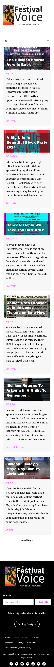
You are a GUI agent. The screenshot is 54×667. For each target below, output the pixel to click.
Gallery (20, 643)
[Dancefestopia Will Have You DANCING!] (27, 251)
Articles (35, 637)
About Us (9, 643)
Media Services (21, 637)
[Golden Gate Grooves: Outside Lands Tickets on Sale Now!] (27, 334)
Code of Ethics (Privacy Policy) (18, 648)
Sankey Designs (27, 624)
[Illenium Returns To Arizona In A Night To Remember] (27, 414)
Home (7, 637)
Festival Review (15, 447)
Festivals (11, 120)
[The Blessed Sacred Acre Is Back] (27, 86)
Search (7, 595)
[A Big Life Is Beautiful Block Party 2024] (27, 168)
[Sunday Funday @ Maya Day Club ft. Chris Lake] (27, 495)
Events (10, 529)
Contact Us (32, 643)
